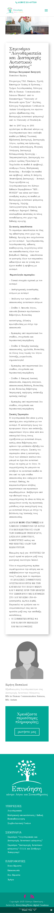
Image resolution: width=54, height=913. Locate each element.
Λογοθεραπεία (15, 810)
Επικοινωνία (14, 870)
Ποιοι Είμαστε (14, 866)
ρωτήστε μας (27, 732)
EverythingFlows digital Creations (32, 905)
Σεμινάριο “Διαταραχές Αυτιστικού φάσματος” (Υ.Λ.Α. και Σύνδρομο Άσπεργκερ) (25, 849)
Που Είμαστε (14, 875)
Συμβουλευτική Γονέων (19, 823)
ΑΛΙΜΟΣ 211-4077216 (27, 2)
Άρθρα (11, 879)
